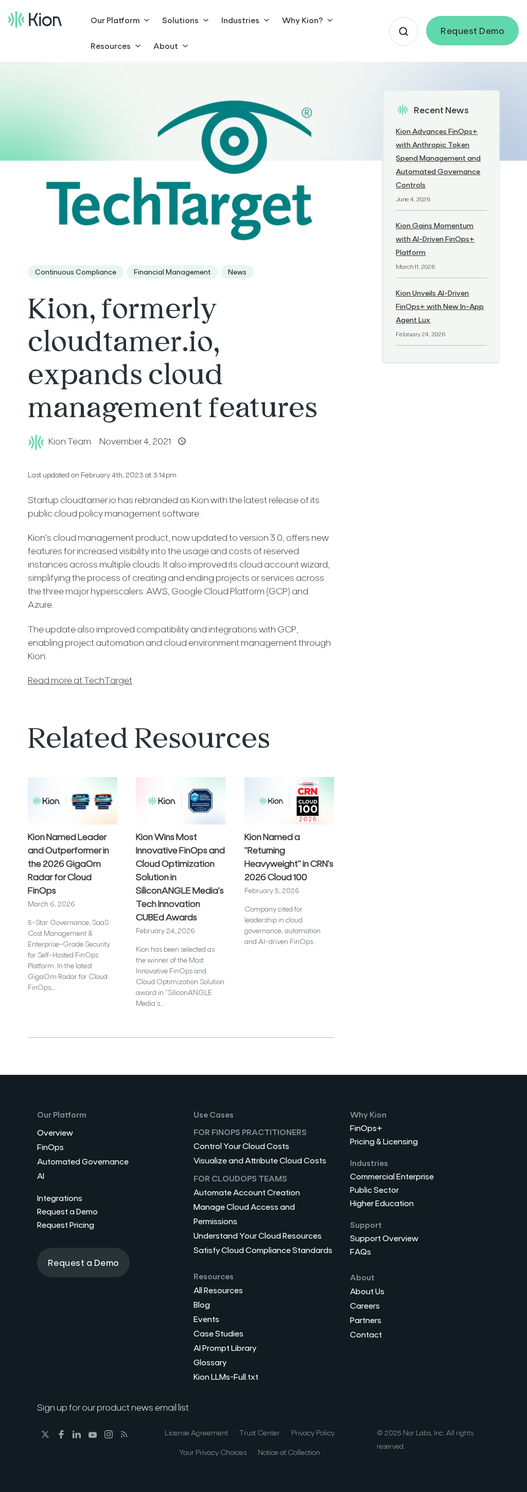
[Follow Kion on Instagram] (106, 1436)
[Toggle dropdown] (147, 20)
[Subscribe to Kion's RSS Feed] (122, 1436)
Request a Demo (83, 1262)
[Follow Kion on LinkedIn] (74, 1436)
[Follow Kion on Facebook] (59, 1436)
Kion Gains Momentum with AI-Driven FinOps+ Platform (435, 238)
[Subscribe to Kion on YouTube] (90, 1436)
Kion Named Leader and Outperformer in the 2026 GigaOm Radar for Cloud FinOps (68, 863)
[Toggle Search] (403, 31)
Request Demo (472, 30)
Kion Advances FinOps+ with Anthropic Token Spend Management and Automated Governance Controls (438, 158)
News (237, 271)
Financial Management (172, 271)
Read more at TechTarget (80, 679)
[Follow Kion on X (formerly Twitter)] (43, 1436)
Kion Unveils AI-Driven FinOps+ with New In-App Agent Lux (440, 306)
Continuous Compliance (75, 271)
